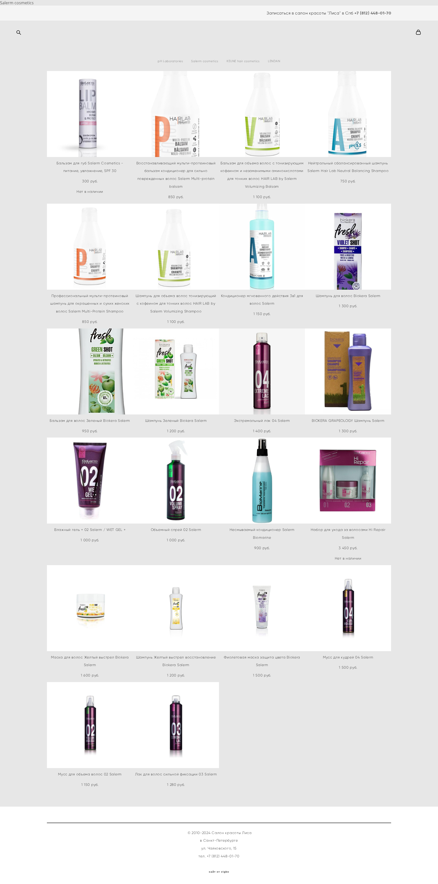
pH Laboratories (170, 61)
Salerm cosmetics (204, 61)
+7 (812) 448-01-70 (372, 13)
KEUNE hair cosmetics (243, 61)
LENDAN (274, 61)
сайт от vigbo (219, 872)
